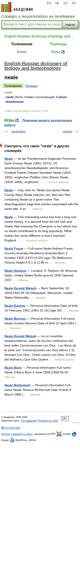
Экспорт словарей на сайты (17, 434)
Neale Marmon (15, 318)
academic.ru (17, 7)
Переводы (58, 44)
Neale (8, 158)
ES (66, 3)
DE (57, 3)
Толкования (21, 44)
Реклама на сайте (48, 420)
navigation (18, 131)
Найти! (70, 24)
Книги (21, 52)
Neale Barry (13, 367)
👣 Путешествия (10, 427)
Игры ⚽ (58, 52)
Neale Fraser (13, 248)
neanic (67, 131)
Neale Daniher (15, 305)
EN (49, 3)
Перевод (31, 86)
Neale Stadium (15, 270)
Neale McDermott (17, 385)
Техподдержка (29, 420)
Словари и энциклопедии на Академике (38, 16)
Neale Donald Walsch (20, 288)
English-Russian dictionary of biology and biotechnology (40, 36)
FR (74, 3)
